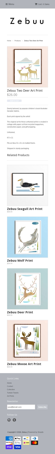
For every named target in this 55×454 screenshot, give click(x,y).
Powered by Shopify (35, 432)
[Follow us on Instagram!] (9, 420)
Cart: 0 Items (43, 4)
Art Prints (10, 396)
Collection (11, 390)
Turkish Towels (12, 393)
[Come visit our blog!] (15, 420)
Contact (10, 386)
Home (9, 383)
